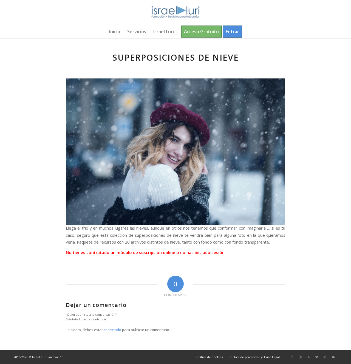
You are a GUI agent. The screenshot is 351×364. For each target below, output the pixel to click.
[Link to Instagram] (300, 357)
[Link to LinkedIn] (325, 357)
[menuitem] (115, 31)
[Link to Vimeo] (317, 357)
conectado (112, 329)
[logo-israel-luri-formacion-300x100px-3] (175, 12)
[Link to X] (308, 357)
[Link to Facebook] (292, 357)
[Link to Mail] (333, 357)
